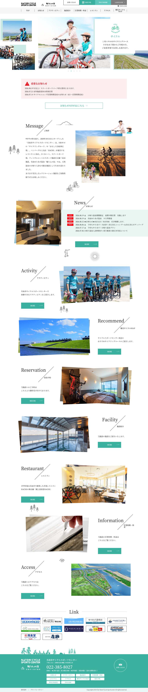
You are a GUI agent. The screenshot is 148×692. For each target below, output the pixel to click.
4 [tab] (76, 71)
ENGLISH (123, 6)
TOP (27, 10)
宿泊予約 (88, 2)
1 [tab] (68, 71)
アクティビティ (54, 10)
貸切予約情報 (103, 2)
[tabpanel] (74, 42)
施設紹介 (67, 10)
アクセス (107, 10)
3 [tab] (74, 71)
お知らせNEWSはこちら (72, 105)
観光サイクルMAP (120, 10)
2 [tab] (71, 71)
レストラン (94, 10)
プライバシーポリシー (37, 690)
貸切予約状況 (53, 682)
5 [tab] (79, 71)
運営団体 (23, 690)
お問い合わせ (71, 2)
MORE (87, 244)
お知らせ (41, 10)
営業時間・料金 (80, 10)
